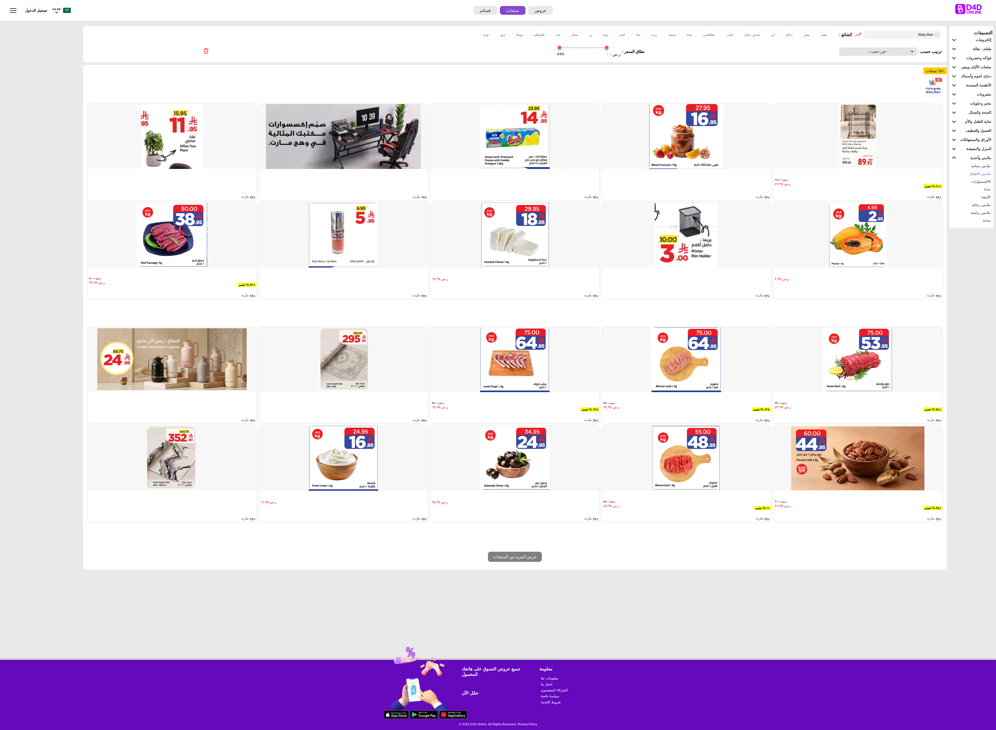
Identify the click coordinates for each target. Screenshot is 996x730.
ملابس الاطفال (980, 174)
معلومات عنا (549, 678)
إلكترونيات (983, 40)
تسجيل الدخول (36, 10)
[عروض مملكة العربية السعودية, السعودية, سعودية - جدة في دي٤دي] (206, 51)
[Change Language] (65, 10)
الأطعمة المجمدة (978, 85)
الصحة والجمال (980, 112)
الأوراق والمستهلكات (975, 140)
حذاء (987, 189)
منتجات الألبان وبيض (976, 67)
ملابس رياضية (981, 213)
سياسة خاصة (550, 696)
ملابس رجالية (981, 205)
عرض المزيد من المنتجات (515, 557)
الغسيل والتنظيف (978, 130)
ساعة (987, 220)
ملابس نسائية (981, 166)
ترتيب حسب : (929, 51)
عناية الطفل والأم (978, 121)
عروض (541, 10)
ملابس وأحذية (980, 158)
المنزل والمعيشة (978, 149)
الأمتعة (986, 197)
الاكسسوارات (981, 181)
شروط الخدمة (551, 702)
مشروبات (984, 94)
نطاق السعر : (633, 51)
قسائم (485, 10)
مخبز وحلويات (980, 103)
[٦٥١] (933, 94)
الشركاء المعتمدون (554, 690)
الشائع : (845, 34)
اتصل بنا (546, 684)
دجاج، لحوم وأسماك (976, 76)
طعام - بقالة (982, 49)
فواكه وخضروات (978, 58)
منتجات (512, 10)
